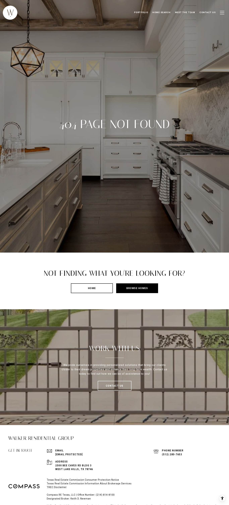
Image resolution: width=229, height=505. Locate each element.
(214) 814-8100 (105, 494)
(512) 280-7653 (172, 454)
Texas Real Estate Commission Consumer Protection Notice (83, 479)
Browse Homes (137, 288)
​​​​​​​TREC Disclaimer (57, 487)
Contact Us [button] (114, 385)
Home (92, 288)
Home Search (161, 12)
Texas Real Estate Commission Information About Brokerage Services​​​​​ (89, 483)
